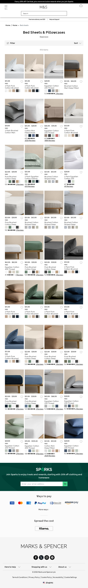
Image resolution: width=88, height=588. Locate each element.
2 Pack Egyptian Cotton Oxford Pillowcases (32, 178)
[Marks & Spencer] (43, 8)
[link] (44, 583)
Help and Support (54, 19)
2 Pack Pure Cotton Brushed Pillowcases (12, 88)
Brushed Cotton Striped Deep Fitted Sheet (51, 179)
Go (65, 484)
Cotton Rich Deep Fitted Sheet (49, 448)
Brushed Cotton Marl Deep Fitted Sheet (71, 88)
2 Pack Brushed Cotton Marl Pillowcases (11, 132)
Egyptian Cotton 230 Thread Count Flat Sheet (51, 133)
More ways (43, 509)
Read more (44, 37)
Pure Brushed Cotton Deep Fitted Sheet (10, 179)
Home (8, 25)
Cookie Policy (46, 577)
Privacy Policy (34, 577)
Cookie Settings (70, 577)
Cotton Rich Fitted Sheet (30, 132)
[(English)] (44, 584)
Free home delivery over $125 (37, 19)
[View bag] (80, 6)
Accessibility (58, 577)
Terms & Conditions (19, 577)
